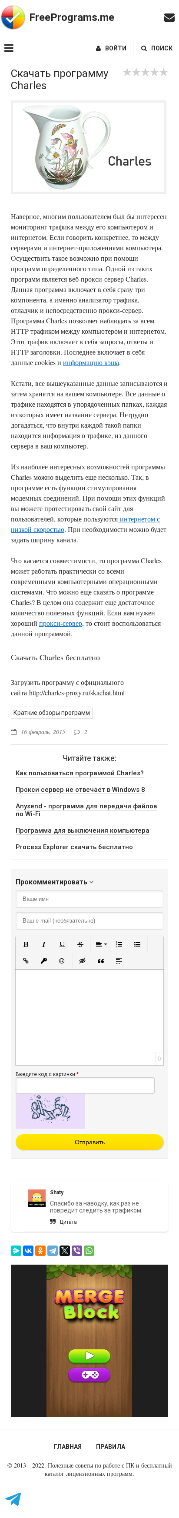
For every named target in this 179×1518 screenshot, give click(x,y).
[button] (25, 944)
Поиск (161, 48)
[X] (65, 1251)
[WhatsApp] (89, 1251)
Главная (68, 1446)
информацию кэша (91, 362)
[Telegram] (52, 1251)
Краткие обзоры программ (51, 712)
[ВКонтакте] (28, 1251)
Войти (115, 48)
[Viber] (77, 1251)
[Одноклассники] (40, 1251)
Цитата (68, 1222)
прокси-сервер (60, 623)
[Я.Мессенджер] (16, 1251)
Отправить (90, 1142)
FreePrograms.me (71, 17)
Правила (110, 1446)
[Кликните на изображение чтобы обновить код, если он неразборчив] (50, 1126)
